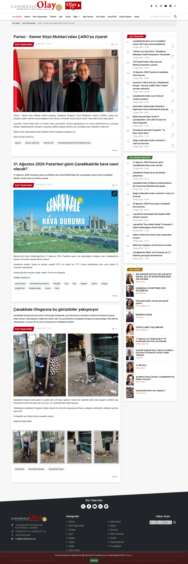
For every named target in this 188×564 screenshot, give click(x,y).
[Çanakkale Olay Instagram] (100, 506)
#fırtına (94, 284)
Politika (53, 16)
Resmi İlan (112, 16)
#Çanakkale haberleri (36, 469)
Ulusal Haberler (117, 542)
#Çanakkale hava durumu (39, 284)
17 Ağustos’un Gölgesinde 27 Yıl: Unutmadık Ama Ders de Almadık (151, 341)
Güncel (27, 16)
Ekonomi (114, 530)
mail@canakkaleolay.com (25, 539)
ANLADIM (94, 560)
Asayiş (68, 16)
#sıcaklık (56, 284)
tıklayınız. (129, 555)
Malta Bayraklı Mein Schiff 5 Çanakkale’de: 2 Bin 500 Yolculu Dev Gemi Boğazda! (149, 119)
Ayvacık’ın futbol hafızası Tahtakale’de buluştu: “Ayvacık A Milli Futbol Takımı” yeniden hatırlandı (151, 85)
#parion (18, 143)
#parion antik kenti (32, 143)
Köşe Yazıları (88, 16)
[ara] (174, 522)
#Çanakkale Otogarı (56, 469)
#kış (74, 284)
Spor (61, 16)
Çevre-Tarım (74, 550)
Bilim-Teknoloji (116, 534)
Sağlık (71, 546)
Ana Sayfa (16, 23)
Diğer (75, 16)
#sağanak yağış (35, 288)
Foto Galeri (100, 16)
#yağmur (84, 284)
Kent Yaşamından (40, 16)
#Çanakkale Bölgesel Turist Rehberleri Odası (74, 143)
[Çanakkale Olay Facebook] (88, 506)
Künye (136, 16)
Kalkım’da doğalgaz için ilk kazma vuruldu (152, 245)
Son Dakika (17, 16)
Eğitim (113, 525)
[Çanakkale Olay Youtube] (94, 506)
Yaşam (72, 542)
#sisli (57, 288)
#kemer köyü (48, 143)
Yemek (113, 538)
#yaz (66, 284)
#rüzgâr (104, 284)
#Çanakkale (19, 469)
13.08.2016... (142, 366)
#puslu (47, 288)
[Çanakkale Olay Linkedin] (105, 506)
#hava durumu (20, 284)
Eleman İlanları (125, 16)
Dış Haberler (115, 546)
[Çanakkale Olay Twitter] (82, 506)
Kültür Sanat (115, 521)
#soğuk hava (20, 288)
